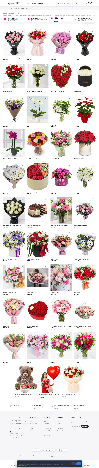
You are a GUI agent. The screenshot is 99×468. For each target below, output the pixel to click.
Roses (31, 421)
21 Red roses (77, 292)
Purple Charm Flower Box (9, 259)
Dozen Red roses (7, 91)
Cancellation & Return (49, 428)
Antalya (59, 455)
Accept (78, 464)
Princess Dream (31, 361)
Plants (31, 430)
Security (59, 423)
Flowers (40, 3)
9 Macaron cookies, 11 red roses (35, 192)
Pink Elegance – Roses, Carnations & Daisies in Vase (61, 327)
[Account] (86, 3)
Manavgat (72, 455)
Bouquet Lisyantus (7, 125)
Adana (6, 455)
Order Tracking (47, 435)
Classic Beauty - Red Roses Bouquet (83, 58)
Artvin (86, 455)
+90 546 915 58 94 (14, 433)
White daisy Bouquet (8, 192)
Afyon (20, 455)
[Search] (84, 3)
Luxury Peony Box (55, 292)
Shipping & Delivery (48, 430)
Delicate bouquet (55, 259)
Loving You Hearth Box (32, 326)
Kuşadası (46, 456)
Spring (31, 428)
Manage (68, 464)
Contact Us (46, 423)
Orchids (32, 433)
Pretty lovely (6, 326)
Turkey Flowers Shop (14, 8)
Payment (59, 421)
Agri (26, 455)
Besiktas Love (30, 292)
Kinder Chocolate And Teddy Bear (23, 394)
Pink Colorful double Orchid (10, 158)
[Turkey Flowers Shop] (15, 3)
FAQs (58, 433)
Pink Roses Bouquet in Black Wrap (11, 58)
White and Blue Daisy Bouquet (81, 259)
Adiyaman (13, 455)
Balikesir (53, 456)
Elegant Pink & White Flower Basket (82, 326)
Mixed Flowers (33, 423)
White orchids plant (32, 125)
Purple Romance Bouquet (80, 225)
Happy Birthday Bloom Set (9, 292)
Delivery (59, 426)
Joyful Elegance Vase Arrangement (59, 225)
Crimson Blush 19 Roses (32, 58)
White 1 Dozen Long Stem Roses (34, 91)
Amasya (39, 455)
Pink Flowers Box (54, 192)
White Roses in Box (78, 91)
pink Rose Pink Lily (55, 158)
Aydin (92, 455)
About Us (46, 421)
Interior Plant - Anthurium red (81, 125)
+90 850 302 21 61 (14, 430)
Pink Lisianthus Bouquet (9, 361)
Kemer (65, 455)
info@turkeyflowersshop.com (18, 435)
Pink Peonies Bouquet (56, 58)
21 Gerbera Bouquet (32, 158)
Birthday (26, 3)
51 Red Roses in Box (79, 158)
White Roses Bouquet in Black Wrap (12, 225)
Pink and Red (77, 361)
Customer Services (61, 430)
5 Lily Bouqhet (54, 125)
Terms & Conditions (48, 426)
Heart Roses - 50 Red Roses (57, 91)
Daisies (32, 426)
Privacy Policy (47, 433)
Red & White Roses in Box (33, 259)
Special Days (60, 428)
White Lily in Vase (78, 192)
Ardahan (80, 455)
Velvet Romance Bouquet (68, 394)
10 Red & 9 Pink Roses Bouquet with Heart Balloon (49, 395)
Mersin (22, 8)
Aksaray (32, 455)
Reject (73, 464)
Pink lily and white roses (57, 361)
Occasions (33, 3)
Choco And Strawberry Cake (34, 225)
